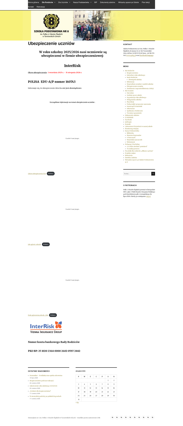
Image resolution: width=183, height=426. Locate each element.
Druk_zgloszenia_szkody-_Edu (38, 315)
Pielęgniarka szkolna (134, 100)
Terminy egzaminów (134, 113)
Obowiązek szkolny (135, 80)
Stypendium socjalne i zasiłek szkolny (140, 84)
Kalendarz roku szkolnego (136, 75)
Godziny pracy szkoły (134, 95)
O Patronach (131, 137)
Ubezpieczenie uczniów (135, 86)
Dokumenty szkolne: (107, 2)
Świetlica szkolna (131, 158)
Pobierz (50, 173)
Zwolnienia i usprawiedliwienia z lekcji (140, 88)
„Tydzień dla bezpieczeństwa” (40, 391)
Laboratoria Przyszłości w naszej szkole (138, 126)
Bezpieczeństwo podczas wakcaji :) (42, 381)
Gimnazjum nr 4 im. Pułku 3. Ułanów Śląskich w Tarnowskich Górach (52, 418)
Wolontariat (131, 142)
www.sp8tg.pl (131, 55)
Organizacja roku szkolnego (136, 97)
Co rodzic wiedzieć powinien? (137, 146)
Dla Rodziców (47, 2)
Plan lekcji (146, 2)
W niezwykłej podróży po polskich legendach (45, 396)
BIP (95, 2)
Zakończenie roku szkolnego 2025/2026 (43, 386)
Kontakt (31, 7)
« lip (77, 403)
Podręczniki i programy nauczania (139, 104)
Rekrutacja (41, 7)
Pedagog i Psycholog (132, 144)
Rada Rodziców (132, 77)
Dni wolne (130, 93)
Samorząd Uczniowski (134, 106)
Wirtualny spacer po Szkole (128, 2)
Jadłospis (128, 122)
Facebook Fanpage (146, 55)
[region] (91, 26)
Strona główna (33, 2)
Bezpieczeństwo (132, 73)
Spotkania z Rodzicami (135, 111)
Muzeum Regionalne (134, 135)
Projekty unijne (130, 153)
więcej (148, 196)
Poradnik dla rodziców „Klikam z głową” (139, 151)
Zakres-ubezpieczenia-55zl (37, 173)
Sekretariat (131, 109)
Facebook (128, 120)
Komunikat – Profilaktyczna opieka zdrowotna (46, 375)
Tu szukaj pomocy (133, 149)
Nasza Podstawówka (81, 2)
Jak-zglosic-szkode (34, 244)
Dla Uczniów (63, 2)
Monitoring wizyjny (132, 129)
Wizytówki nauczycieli (134, 140)
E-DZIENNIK (129, 117)
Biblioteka (130, 133)
